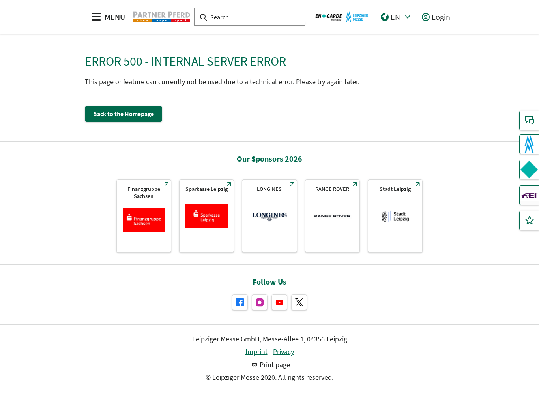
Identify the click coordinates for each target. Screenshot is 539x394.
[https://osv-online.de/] (144, 216)
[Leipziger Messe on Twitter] (299, 302)
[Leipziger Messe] (342, 16)
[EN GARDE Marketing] (529, 169)
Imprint (256, 351)
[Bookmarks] (529, 220)
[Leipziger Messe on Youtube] (279, 302)
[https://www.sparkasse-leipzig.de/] (207, 216)
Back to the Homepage (123, 114)
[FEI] (529, 195)
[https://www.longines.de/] (269, 216)
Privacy (283, 351)
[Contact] (529, 120)
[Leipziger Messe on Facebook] (240, 302)
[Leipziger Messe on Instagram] (260, 302)
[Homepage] (161, 16)
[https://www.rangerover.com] (332, 216)
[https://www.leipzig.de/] (395, 216)
